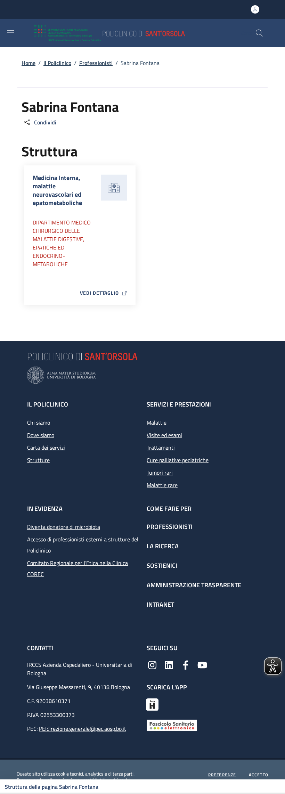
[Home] (130, 33)
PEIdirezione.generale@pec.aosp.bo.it (82, 729)
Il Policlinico (57, 63)
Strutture (38, 460)
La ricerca (163, 546)
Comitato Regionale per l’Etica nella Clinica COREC (77, 568)
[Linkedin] (168, 664)
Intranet (160, 604)
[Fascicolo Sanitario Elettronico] (172, 725)
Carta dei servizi (46, 447)
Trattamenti (161, 447)
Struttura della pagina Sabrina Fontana (51, 787)
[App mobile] (152, 703)
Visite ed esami (164, 435)
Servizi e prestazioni (179, 404)
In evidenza (45, 508)
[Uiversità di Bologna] (142, 375)
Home (28, 63)
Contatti (41, 648)
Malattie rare (162, 485)
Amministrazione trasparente (194, 585)
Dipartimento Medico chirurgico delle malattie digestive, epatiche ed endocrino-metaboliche (62, 243)
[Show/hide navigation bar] (10, 32)
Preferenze (222, 775)
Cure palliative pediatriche (178, 460)
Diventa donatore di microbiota (63, 527)
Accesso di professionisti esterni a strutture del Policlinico (82, 545)
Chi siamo (38, 422)
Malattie (156, 422)
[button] (259, 33)
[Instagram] (152, 664)
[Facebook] (185, 664)
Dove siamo (40, 435)
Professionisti (96, 63)
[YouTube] (202, 664)
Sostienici (162, 565)
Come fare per (169, 508)
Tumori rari (160, 472)
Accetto (258, 775)
